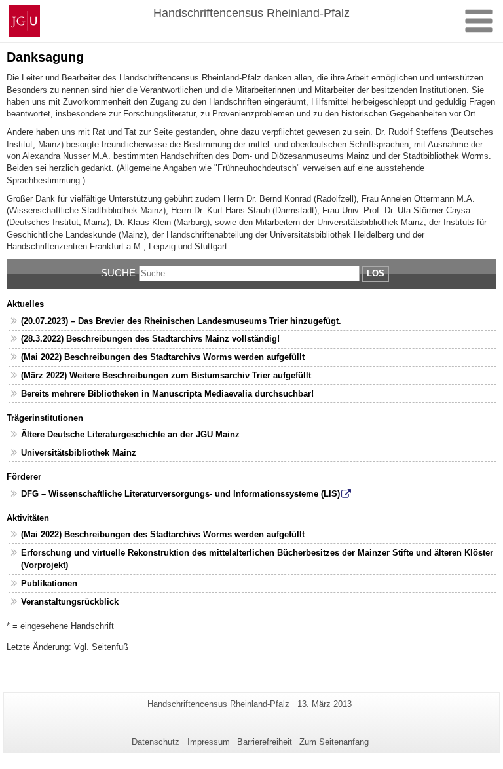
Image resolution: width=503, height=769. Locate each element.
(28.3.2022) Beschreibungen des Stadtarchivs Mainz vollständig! (150, 339)
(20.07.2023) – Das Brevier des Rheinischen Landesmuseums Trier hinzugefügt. (181, 321)
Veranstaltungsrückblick (70, 602)
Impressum (208, 742)
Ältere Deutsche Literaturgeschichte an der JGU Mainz (130, 434)
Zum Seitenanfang (334, 742)
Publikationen (49, 583)
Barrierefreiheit (264, 742)
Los (375, 273)
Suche (118, 272)
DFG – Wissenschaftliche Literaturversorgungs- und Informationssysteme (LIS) (180, 494)
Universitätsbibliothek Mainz (78, 452)
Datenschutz (155, 742)
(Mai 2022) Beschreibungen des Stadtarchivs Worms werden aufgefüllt (163, 357)
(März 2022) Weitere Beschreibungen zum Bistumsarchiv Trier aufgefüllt (166, 375)
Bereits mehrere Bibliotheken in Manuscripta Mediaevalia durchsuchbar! (167, 394)
